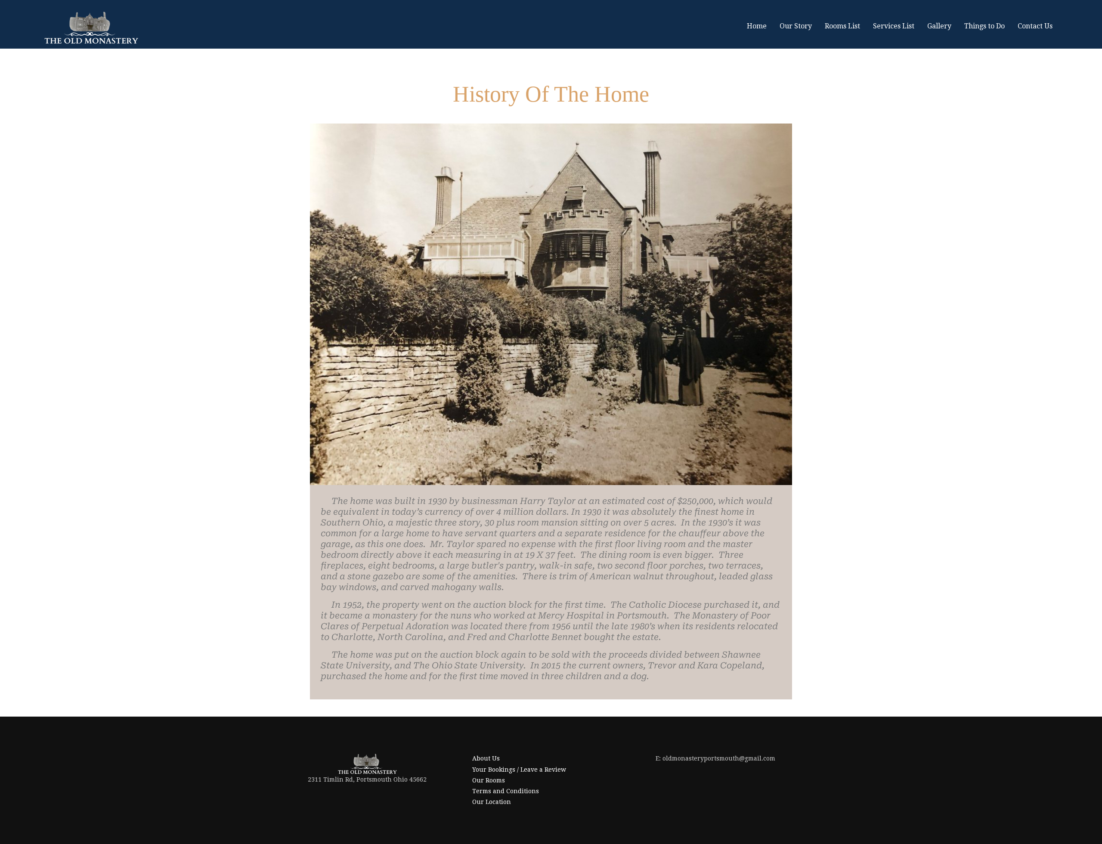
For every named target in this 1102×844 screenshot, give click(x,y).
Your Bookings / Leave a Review (519, 769)
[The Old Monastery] (91, 27)
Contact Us (1035, 26)
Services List (893, 26)
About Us (486, 758)
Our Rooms (488, 780)
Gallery (939, 26)
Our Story (796, 26)
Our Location (491, 801)
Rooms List (842, 26)
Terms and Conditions (505, 791)
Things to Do (984, 26)
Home (757, 26)
